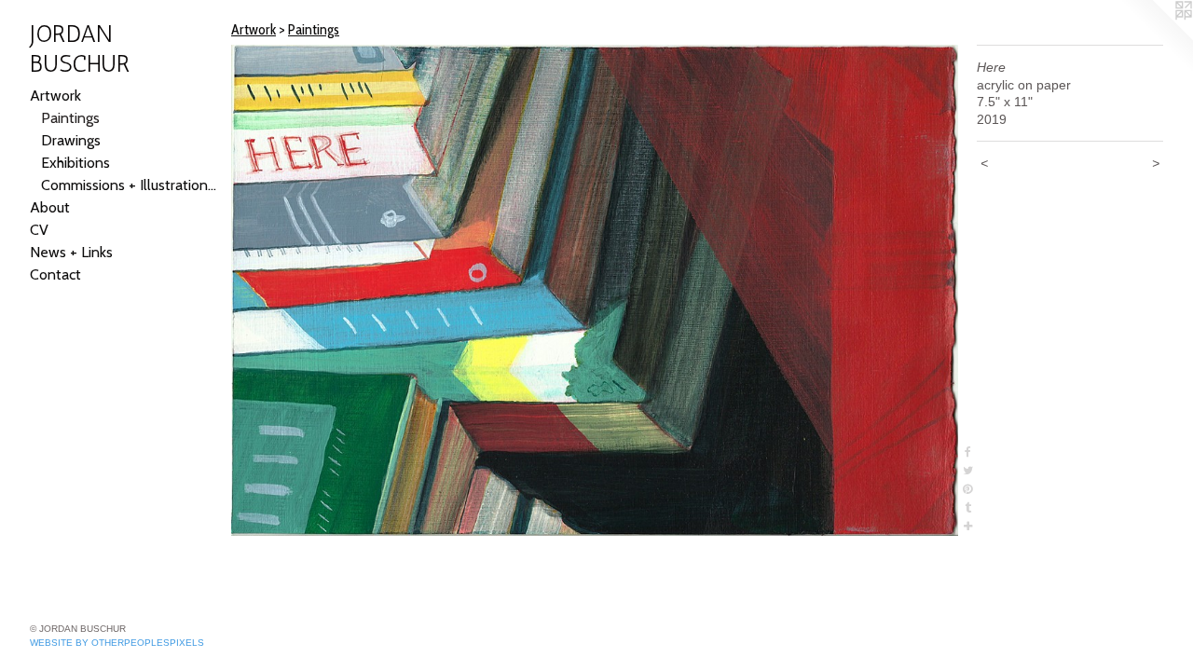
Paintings (70, 118)
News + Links (71, 252)
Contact (55, 274)
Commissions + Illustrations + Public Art (128, 185)
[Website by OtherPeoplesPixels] (1155, 37)
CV (39, 230)
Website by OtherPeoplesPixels (117, 642)
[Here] (594, 290)
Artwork (55, 95)
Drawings (71, 140)
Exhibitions (75, 162)
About (50, 207)
